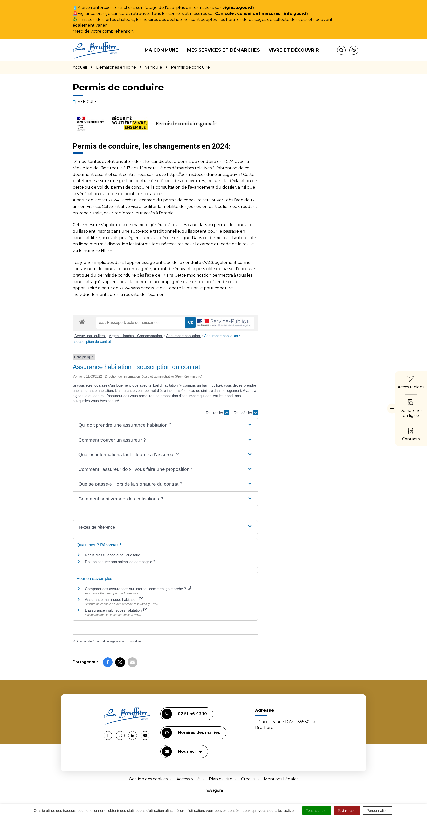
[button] (165, 425)
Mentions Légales (281, 779)
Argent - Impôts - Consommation (136, 336)
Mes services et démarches (223, 50)
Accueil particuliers (90, 336)
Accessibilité (188, 779)
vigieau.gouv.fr (238, 7)
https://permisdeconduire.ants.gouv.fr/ (204, 174)
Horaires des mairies (199, 732)
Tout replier (215, 413)
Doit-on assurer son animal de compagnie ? (120, 562)
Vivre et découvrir (294, 50)
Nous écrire (190, 751)
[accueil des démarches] (81, 321)
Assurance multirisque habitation (111, 599)
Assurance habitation (183, 336)
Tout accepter (317, 810)
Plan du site (220, 779)
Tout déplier (243, 413)
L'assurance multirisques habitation (114, 610)
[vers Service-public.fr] (223, 323)
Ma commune (161, 50)
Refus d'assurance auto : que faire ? (114, 555)
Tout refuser (347, 810)
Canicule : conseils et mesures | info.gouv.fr (261, 13)
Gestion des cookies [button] (148, 779)
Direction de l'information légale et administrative (108, 641)
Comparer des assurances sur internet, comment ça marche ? (136, 589)
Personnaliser (377, 810)
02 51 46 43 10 (192, 713)
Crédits (248, 779)
